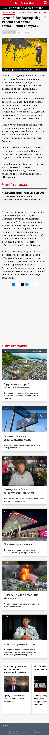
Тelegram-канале (30, 92)
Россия (27, 32)
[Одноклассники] (18, 284)
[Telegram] (27, 284)
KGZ (11, 8)
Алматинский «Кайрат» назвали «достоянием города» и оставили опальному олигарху (24, 196)
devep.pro (37, 732)
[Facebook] (31, 284)
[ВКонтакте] (13, 284)
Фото (42, 12)
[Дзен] (22, 284)
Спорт (19, 32)
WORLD (38, 8)
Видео (32, 12)
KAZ (5, 8)
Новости (9, 12)
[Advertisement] (24, 317)
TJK (17, 8)
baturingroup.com (14, 732)
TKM (24, 8)
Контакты (6, 725)
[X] (9, 284)
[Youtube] (36, 284)
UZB (30, 8)
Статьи (22, 12)
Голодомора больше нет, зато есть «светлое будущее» (15, 669)
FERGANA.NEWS (24, 2)
